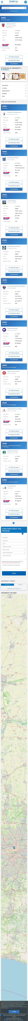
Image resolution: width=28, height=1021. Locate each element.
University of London (10, 23)
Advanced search (14, 11)
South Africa (15, 114)
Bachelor (3, 17)
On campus (17, 30)
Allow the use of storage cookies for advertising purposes (14, 1013)
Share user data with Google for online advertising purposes (14, 1016)
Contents (4, 88)
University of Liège (11, 486)
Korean (20, 165)
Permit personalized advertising (14, 1018)
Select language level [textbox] (7, 552)
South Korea (12, 159)
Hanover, (9, 202)
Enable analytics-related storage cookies (14, 1019)
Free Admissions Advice (14, 60)
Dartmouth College (11, 200)
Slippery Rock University (12, 450)
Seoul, (8, 159)
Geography (4, 108)
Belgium (11, 488)
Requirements (6, 91)
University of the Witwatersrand (14, 112)
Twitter (21, 584)
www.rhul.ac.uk (9, 27)
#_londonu (5, 70)
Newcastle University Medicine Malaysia (16, 286)
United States (13, 202)
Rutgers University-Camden (13, 371)
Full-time (17, 32)
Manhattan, (9, 330)
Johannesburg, (10, 114)
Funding (4, 93)
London (7, 25)
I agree (14, 1011)
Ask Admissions (14, 146)
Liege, (8, 488)
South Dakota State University (13, 246)
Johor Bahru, (9, 288)
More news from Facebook (13, 588)
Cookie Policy (11, 1008)
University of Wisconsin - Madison (14, 408)
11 (20, 522)
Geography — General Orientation (10, 482)
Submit (14, 573)
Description (5, 85)
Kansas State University (12, 328)
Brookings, (9, 248)
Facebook (8, 584)
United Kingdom (13, 25)
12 (22, 522)
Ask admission (14, 63)
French (16, 493)
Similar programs (15, 56)
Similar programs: (8, 102)
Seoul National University (12, 157)
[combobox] (14, 549)
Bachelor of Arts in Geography (9, 367)
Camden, (9, 373)
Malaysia (14, 288)
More (3, 96)
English (16, 35)
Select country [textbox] (6, 549)
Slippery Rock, (10, 452)
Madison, (9, 410)
